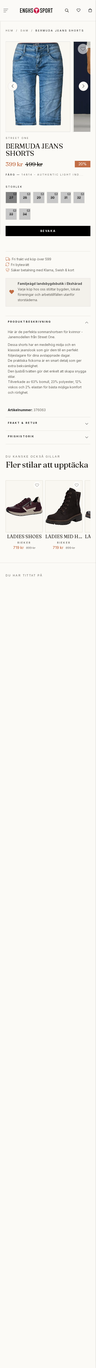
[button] (12, 86)
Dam (25, 30)
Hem (10, 30)
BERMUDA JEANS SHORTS (59, 30)
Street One (17, 138)
